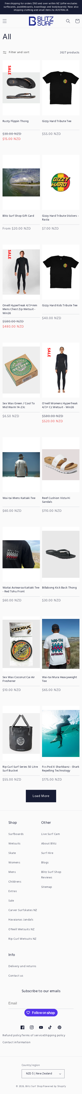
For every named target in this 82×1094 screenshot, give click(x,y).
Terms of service (33, 1035)
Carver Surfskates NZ (22, 910)
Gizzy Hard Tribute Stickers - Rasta (60, 218)
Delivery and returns (22, 966)
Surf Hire (47, 853)
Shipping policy (54, 1035)
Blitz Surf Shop (34, 1086)
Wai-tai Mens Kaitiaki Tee (19, 498)
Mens (12, 872)
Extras (12, 891)
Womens (14, 862)
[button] (68, 21)
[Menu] (4, 21)
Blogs (45, 862)
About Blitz (49, 843)
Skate (12, 853)
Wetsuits (14, 843)
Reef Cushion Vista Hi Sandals (56, 500)
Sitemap (46, 887)
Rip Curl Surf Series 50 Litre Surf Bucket (20, 769)
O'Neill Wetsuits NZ (21, 929)
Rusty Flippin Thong (16, 121)
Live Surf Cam (50, 834)
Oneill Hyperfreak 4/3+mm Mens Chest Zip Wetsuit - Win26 (20, 309)
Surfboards (16, 834)
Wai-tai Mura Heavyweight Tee (59, 679)
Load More (41, 796)
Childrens (14, 881)
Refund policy (12, 1035)
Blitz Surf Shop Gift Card (18, 216)
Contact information (16, 1042)
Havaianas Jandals (20, 919)
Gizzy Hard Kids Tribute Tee (60, 306)
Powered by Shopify (54, 1086)
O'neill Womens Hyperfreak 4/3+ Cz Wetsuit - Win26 (60, 405)
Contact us (15, 975)
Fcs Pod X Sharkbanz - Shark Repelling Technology (60, 769)
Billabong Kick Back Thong (59, 588)
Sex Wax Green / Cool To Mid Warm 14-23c (19, 405)
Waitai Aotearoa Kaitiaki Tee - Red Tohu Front (21, 590)
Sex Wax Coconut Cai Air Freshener (19, 679)
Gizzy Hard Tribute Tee (56, 121)
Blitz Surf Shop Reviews (51, 875)
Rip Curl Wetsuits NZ (22, 939)
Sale (11, 900)
